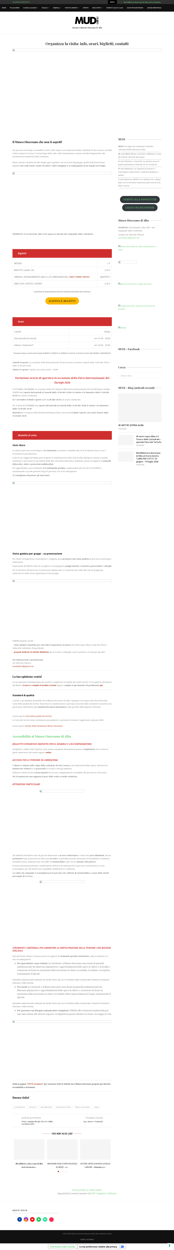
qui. (101, 685)
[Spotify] (39, 1219)
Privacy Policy (79, 1190)
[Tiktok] (51, 1219)
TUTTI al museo (35, 1084)
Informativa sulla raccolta (62, 1246)
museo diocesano (82, 1107)
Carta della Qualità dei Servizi (38, 716)
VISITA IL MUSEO (71, 8)
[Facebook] (20, 1219)
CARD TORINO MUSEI (79, 276)
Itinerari (45, 8)
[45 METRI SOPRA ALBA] (140, 407)
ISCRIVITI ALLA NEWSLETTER (139, 199)
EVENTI (86, 8)
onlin (48, 752)
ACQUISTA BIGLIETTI (21, 2)
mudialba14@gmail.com (23, 666)
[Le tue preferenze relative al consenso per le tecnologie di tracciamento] (169, 1245)
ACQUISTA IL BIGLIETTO (62, 300)
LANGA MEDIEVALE (154, 8)
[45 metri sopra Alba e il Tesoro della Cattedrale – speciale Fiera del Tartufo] (125, 440)
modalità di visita (63, 1107)
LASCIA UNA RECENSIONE (139, 207)
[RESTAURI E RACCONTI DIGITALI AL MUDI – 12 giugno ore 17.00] (62, 1149)
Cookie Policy (95, 1190)
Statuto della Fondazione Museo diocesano (44, 726)
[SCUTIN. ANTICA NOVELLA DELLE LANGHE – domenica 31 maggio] (95, 1149)
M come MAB (14, 8)
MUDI (4, 8)
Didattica (56, 8)
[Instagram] (26, 1219)
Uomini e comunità (29, 8)
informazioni (46, 1107)
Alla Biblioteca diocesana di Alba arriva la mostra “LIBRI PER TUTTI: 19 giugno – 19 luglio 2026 (148, 457)
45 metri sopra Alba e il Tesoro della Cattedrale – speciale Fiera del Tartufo (148, 439)
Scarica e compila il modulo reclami (39, 685)
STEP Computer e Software (103, 1193)
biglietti (32, 1107)
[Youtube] (32, 1219)
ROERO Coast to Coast (114, 8)
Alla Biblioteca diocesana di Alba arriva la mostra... (142, 2)
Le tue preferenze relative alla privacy (98, 1246)
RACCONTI (96, 8)
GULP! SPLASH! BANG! (135, 8)
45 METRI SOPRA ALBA (131, 425)
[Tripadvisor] (45, 1219)
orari (96, 1107)
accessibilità (19, 1107)
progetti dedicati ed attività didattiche (31, 652)
